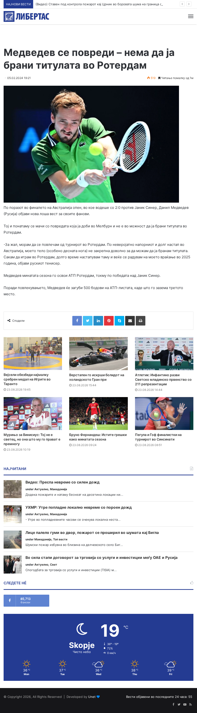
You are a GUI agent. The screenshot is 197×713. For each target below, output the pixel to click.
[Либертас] (26, 16)
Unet (92, 697)
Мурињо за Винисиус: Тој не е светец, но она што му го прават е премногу (32, 439)
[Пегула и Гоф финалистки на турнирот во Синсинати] (164, 413)
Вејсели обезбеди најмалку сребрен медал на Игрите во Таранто (27, 379)
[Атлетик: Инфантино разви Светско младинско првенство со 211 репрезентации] (164, 353)
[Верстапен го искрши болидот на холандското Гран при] (98, 353)
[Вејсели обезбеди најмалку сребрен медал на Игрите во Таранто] (33, 353)
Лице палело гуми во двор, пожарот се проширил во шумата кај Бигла (92, 533)
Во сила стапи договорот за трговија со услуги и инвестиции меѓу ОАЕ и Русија (101, 558)
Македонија (58, 489)
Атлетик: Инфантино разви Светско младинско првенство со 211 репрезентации (163, 379)
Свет (53, 564)
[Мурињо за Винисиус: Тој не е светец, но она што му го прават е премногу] (33, 413)
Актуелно (41, 489)
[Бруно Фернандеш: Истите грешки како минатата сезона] (98, 413)
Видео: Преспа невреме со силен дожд (62, 482)
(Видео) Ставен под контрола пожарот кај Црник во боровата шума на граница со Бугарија (107, 4)
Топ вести (60, 539)
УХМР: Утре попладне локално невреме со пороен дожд (78, 507)
